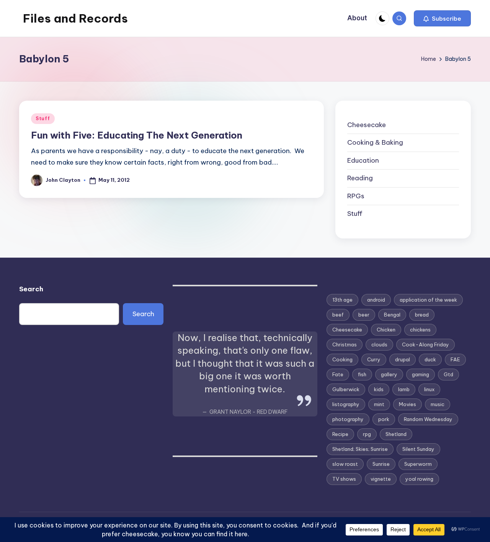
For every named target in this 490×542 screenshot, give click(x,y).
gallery (389, 374)
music (437, 404)
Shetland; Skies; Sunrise (360, 449)
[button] (442, 18)
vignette (381, 479)
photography (348, 419)
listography (345, 404)
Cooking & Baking (375, 142)
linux (429, 389)
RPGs (355, 196)
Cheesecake (366, 125)
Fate (337, 374)
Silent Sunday (418, 449)
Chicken (386, 330)
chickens (420, 330)
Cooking (342, 359)
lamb (404, 389)
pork (383, 419)
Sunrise (381, 464)
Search (31, 289)
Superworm (418, 464)
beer (363, 315)
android (376, 300)
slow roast (345, 464)
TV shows (344, 479)
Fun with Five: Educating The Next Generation (136, 135)
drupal (402, 359)
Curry (374, 359)
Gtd (448, 374)
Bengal (392, 315)
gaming (420, 374)
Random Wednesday (428, 419)
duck (430, 359)
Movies (407, 404)
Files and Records (75, 18)
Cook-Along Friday (425, 344)
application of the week (428, 300)
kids (379, 389)
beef (338, 315)
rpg (367, 434)
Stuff (43, 118)
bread (422, 315)
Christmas (344, 344)
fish (362, 374)
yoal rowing (419, 479)
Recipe (340, 434)
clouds (379, 344)
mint (379, 404)
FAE (455, 359)
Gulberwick (345, 389)
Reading (360, 178)
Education (363, 160)
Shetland (396, 434)
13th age (342, 300)
